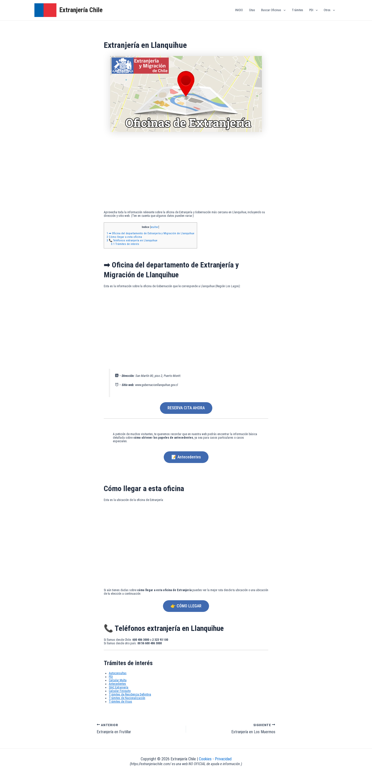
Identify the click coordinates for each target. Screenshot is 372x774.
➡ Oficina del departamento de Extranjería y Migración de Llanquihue (150, 233)
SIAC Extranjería (118, 687)
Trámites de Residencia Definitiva (130, 694)
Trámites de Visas (120, 701)
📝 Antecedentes (186, 457)
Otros (327, 10)
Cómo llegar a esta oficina (124, 237)
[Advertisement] (186, 172)
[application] (283, 10)
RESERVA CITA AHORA (186, 407)
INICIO (239, 10)
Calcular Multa (118, 680)
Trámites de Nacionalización (127, 698)
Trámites (297, 10)
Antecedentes (117, 684)
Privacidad (223, 759)
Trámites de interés (125, 244)
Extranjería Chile (80, 10)
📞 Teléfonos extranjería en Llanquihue (132, 240)
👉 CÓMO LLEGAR (186, 606)
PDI (311, 10)
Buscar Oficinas (271, 10)
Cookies (206, 759)
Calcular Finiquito (120, 691)
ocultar (154, 227)
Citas (252, 10)
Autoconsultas (118, 673)
